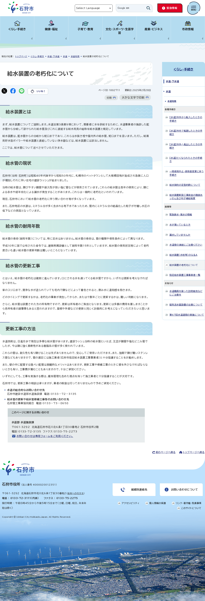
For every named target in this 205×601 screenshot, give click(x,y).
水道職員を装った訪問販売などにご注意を (185, 293)
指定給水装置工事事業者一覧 (184, 275)
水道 (65, 56)
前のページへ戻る (166, 452)
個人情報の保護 (157, 503)
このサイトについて (191, 508)
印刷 (109, 98)
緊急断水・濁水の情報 (180, 214)
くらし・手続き (17, 29)
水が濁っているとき (180, 225)
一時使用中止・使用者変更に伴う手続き (186, 173)
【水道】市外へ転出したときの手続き (185, 146)
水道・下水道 (53, 56)
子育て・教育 (85, 29)
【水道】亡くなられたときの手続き (185, 160)
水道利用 (75, 56)
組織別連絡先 (139, 489)
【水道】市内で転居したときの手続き (185, 133)
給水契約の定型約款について (184, 185)
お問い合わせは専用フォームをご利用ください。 (44, 436)
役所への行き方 (75, 493)
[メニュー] (193, 8)
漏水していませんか (179, 235)
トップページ (21, 56)
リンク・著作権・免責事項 (188, 503)
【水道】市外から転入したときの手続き (185, 119)
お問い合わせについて (184, 489)
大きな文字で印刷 (133, 97)
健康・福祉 (51, 29)
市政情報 (188, 29)
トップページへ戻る (194, 452)
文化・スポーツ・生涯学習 (120, 31)
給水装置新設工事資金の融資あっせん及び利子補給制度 (186, 197)
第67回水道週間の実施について (186, 315)
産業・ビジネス (154, 29)
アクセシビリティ (130, 503)
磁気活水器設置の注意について (186, 304)
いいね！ (41, 91)
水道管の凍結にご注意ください (185, 245)
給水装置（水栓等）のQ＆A (183, 255)
